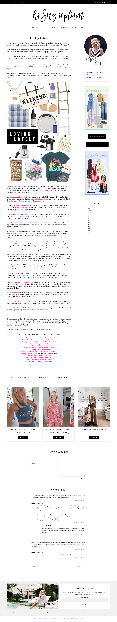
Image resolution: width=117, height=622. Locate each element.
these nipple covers (51, 235)
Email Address (84, 597)
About (14, 2)
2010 (89, 239)
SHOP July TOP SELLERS (97, 136)
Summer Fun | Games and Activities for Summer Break (39, 338)
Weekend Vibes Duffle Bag (20, 205)
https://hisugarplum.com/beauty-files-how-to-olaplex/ (55, 516)
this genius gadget (48, 190)
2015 (89, 228)
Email (34, 463)
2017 (89, 224)
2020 (89, 218)
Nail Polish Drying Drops (20, 282)
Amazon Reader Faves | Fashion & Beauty (39, 358)
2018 (89, 222)
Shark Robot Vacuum (18, 254)
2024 (89, 210)
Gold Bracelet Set (16, 273)
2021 (89, 216)
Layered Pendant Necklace (19, 186)
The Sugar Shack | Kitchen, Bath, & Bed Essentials (39, 342)
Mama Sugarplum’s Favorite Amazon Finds (39, 348)
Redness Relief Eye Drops (19, 214)
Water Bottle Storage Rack (22, 301)
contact (90, 72)
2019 (89, 220)
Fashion (34, 27)
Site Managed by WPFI (77, 618)
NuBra (12, 231)
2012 (89, 235)
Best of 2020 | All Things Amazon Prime (39, 361)
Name (33, 455)
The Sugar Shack (42, 199)
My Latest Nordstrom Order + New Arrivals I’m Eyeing (58, 431)
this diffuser (66, 248)
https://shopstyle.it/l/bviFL (52, 518)
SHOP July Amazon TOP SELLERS (97, 144)
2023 (89, 212)
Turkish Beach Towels (18, 197)
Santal (65, 242)
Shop (82, 27)
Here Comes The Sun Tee (22, 308)
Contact (22, 2)
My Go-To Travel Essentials (94, 429)
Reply (84, 500)
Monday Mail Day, (21, 207)
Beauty (44, 27)
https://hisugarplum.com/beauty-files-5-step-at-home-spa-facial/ (59, 514)
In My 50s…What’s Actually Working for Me (23, 431)
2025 (89, 208)
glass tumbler (59, 303)
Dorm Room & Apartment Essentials (39, 356)
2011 (89, 237)
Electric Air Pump (17, 265)
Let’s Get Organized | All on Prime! (39, 350)
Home (8, 2)
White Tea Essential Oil (20, 242)
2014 (89, 231)
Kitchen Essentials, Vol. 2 (48, 352)
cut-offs (36, 310)
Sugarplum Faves (35, 35)
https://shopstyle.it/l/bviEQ (52, 520)
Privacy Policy (54, 618)
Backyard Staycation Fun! (39, 344)
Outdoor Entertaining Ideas (38, 346)
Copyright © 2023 (64, 618)
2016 (89, 226)
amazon (101, 77)
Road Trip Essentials (26, 354)
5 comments (43, 377)
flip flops (45, 310)
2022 (89, 214)
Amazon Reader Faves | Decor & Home (39, 359)
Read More (23, 437)
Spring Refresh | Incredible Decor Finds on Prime (39, 340)
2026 (89, 206)
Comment (61, 455)
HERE (31, 67)
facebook (101, 72)
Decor (74, 27)
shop (89, 77)
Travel (53, 27)
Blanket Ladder (15, 223)
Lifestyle (64, 27)
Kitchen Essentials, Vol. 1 (29, 352)
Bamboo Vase (16, 293)
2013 (89, 233)
